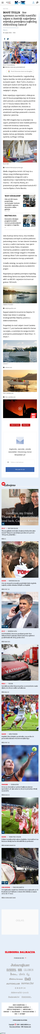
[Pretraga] (37, 3)
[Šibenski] (26, 997)
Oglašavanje (16, 1011)
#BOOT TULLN (15, 425)
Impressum (27, 1009)
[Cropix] (20, 988)
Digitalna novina (28, 1011)
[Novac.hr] (27, 983)
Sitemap (22, 1014)
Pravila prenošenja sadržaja (19, 1007)
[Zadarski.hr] (14, 997)
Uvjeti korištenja (19, 1005)
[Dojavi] (8, 3)
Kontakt (6, 1011)
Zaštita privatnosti (14, 1009)
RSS (16, 1014)
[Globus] (29, 970)
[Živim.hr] (14, 974)
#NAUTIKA (26, 425)
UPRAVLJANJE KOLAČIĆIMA (20, 1020)
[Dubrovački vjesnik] (20, 992)
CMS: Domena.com (26, 1027)
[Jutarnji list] (20, 965)
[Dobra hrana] (16, 979)
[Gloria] (22, 974)
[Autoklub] (13, 983)
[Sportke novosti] (20, 970)
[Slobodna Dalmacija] (20, 952)
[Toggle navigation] (2, 2)
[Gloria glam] (28, 974)
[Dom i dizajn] (27, 979)
